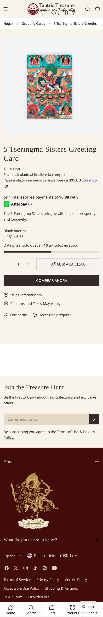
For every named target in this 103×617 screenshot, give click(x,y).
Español (10, 555)
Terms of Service (17, 579)
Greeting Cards (33, 23)
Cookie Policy (76, 579)
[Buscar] (87, 9)
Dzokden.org (39, 596)
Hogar (8, 23)
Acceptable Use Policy (22, 588)
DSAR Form (13, 596)
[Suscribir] (94, 419)
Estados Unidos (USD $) (53, 555)
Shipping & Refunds (61, 588)
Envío (8, 174)
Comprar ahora (51, 280)
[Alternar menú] (5, 9)
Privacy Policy (47, 579)
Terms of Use (68, 431)
